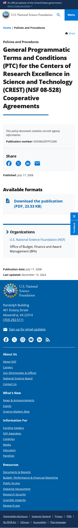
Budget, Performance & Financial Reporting (30, 477)
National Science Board (18, 378)
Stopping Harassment (16, 489)
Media (7, 444)
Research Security (14, 494)
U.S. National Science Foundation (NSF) (37, 240)
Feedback (74, 227)
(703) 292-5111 (13, 320)
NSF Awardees (12, 433)
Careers (8, 367)
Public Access (11, 483)
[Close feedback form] (74, 216)
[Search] (58, 15)
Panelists (8, 456)
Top (71, 255)
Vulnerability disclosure (15, 516)
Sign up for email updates (27, 329)
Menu (71, 15)
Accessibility (39, 522)
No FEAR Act (9, 522)
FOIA (69, 516)
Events (7, 406)
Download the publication (38, 203)
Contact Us (10, 384)
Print (72, 33)
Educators (9, 450)
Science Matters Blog (16, 411)
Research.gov (11, 505)
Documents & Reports (17, 472)
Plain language (58, 522)
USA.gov (24, 522)
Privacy (58, 516)
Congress (9, 439)
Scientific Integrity (14, 500)
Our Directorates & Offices (19, 373)
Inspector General (41, 516)
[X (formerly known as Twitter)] (14, 340)
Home (7, 28)
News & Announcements (18, 400)
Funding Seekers (13, 428)
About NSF (9, 361)
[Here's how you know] (39, 4)
